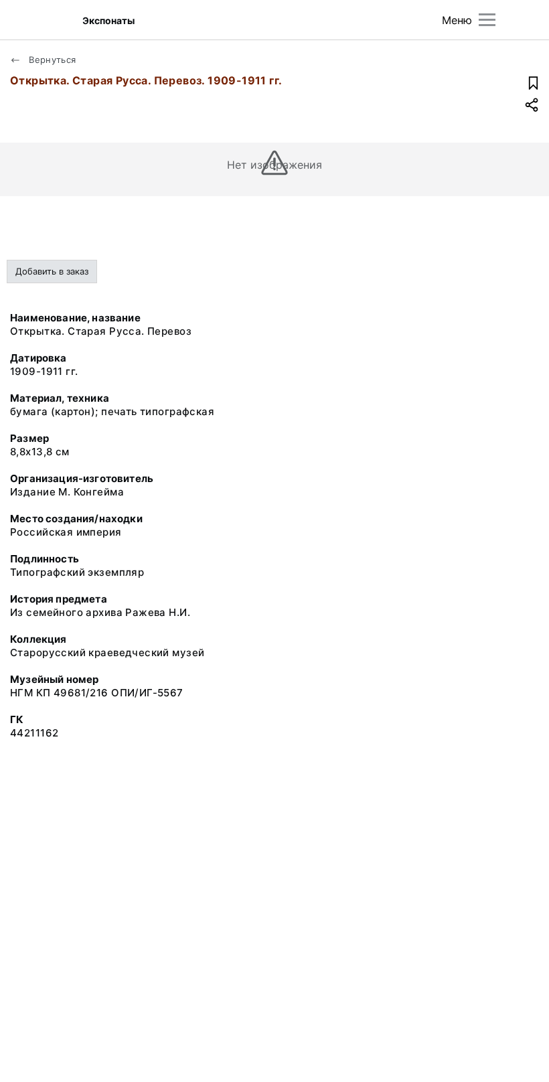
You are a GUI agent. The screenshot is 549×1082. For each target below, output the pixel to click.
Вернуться (51, 59)
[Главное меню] (487, 20)
